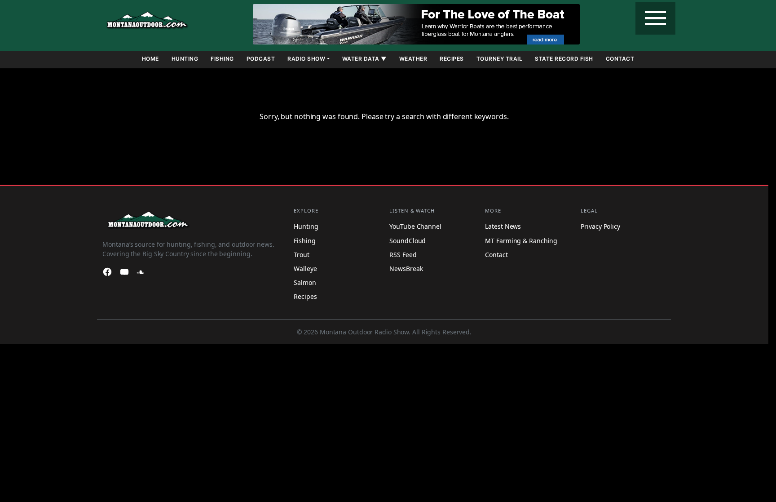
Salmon (305, 282)
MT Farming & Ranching (521, 240)
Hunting (185, 58)
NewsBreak (406, 268)
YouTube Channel (415, 226)
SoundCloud (407, 240)
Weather (413, 58)
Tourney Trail (499, 58)
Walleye (305, 268)
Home (150, 58)
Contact (620, 58)
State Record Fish (564, 58)
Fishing (222, 58)
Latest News (503, 226)
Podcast (261, 58)
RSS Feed (402, 254)
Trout (301, 254)
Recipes (452, 58)
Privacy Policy (600, 226)
